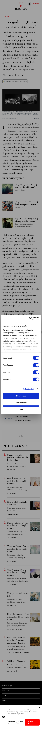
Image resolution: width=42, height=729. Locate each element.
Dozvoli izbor (21, 403)
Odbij (21, 409)
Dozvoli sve (21, 396)
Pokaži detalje (29, 389)
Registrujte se (11, 722)
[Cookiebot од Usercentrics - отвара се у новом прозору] (29, 318)
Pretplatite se (31, 722)
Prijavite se (20, 722)
